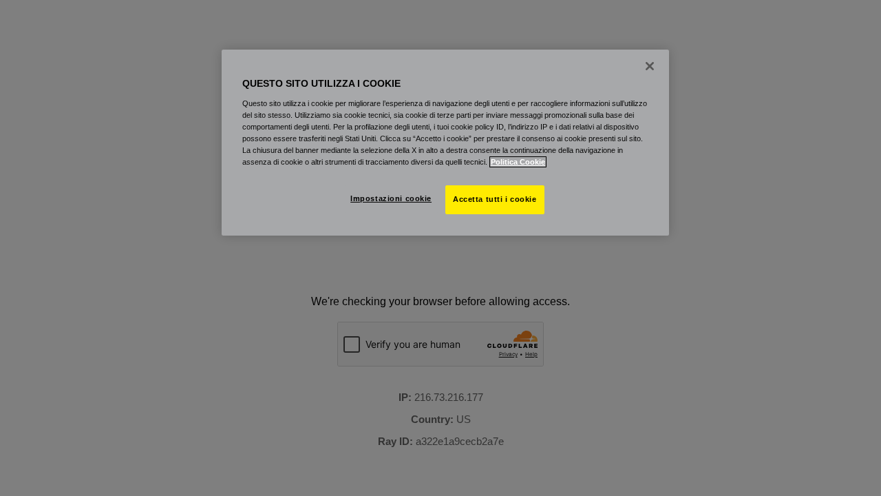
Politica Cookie (518, 162)
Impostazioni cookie (391, 198)
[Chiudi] (650, 66)
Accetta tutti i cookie (495, 199)
